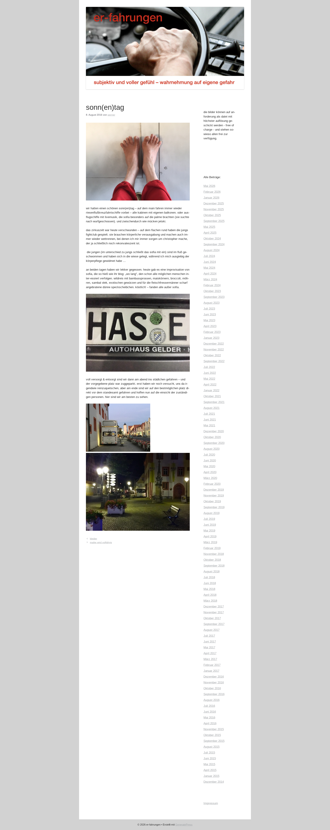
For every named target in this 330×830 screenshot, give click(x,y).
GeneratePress (183, 824)
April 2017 (210, 653)
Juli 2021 (209, 413)
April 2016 (210, 723)
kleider (93, 538)
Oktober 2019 (212, 501)
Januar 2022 (211, 390)
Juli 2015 (209, 752)
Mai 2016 (209, 717)
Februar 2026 (212, 191)
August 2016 (211, 700)
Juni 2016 (210, 711)
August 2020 (211, 448)
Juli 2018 (209, 577)
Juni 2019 (210, 524)
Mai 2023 (209, 320)
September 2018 (214, 565)
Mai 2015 (209, 764)
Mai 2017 (209, 647)
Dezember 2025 (214, 203)
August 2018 (211, 571)
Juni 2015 (210, 758)
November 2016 (214, 682)
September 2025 (214, 221)
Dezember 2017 (214, 606)
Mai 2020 (209, 466)
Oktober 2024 (212, 238)
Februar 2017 (212, 665)
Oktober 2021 (212, 396)
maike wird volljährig (101, 542)
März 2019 (210, 542)
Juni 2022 (210, 373)
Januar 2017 (211, 670)
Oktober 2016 (212, 688)
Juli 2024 (209, 256)
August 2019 (211, 513)
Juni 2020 (210, 460)
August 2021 (211, 408)
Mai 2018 (209, 589)
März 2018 (210, 600)
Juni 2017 (210, 641)
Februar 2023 (212, 332)
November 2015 (214, 729)
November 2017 (214, 612)
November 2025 (214, 209)
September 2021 (214, 402)
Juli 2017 (209, 635)
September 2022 (214, 361)
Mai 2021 (209, 425)
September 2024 (214, 244)
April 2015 (210, 770)
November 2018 (214, 554)
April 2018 (210, 595)
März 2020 (210, 478)
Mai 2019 (209, 530)
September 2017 (214, 624)
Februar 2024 (212, 285)
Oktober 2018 (212, 559)
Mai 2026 (209, 186)
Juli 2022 (209, 367)
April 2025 (210, 232)
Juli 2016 (209, 706)
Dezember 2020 (214, 431)
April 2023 (210, 326)
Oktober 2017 (212, 618)
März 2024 (210, 279)
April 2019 (210, 536)
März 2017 (210, 659)
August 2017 (211, 630)
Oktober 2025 (212, 215)
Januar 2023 (211, 337)
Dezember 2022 (214, 343)
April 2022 (210, 384)
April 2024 (210, 273)
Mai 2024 (209, 267)
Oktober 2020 (212, 437)
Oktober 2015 (212, 735)
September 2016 (214, 694)
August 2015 (211, 746)
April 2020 (210, 472)
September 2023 (214, 297)
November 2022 (214, 349)
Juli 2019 (209, 519)
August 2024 (211, 250)
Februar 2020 (212, 484)
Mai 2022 (209, 378)
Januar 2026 (211, 197)
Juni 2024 (210, 262)
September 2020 (214, 443)
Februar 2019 (212, 548)
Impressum (211, 803)
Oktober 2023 (212, 291)
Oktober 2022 (212, 355)
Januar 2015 (211, 776)
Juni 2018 (210, 583)
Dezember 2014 (214, 781)
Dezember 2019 (214, 489)
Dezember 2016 (214, 676)
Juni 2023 (210, 314)
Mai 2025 (209, 227)
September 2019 (214, 507)
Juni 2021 (210, 419)
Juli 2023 (209, 308)
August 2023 (211, 302)
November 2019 (214, 495)
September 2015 (214, 741)
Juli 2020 (209, 454)
